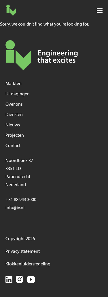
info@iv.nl (14, 208)
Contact (12, 146)
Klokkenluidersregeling (27, 264)
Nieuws (12, 125)
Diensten (14, 115)
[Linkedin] (8, 280)
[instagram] (19, 280)
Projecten (14, 135)
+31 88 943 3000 (20, 200)
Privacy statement (22, 251)
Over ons (13, 104)
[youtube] (30, 280)
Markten (13, 84)
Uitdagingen (17, 94)
